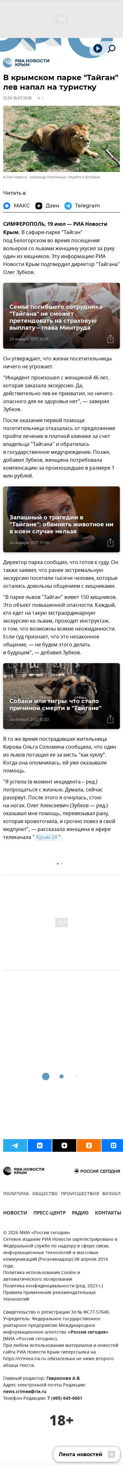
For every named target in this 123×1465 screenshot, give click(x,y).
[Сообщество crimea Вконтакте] (40, 1145)
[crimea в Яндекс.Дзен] (64, 1145)
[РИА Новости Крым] (26, 62)
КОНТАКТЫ (108, 1213)
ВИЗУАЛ (111, 1194)
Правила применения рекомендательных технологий (49, 1296)
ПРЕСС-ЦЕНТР (49, 1213)
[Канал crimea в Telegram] (15, 1145)
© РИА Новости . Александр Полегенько (34, 177)
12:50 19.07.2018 (17, 98)
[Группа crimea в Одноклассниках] (89, 1145)
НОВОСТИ (15, 1213)
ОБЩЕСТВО (45, 1194)
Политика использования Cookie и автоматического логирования (41, 1276)
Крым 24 (46, 837)
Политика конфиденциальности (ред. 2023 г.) (53, 1286)
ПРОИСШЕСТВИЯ (80, 1194)
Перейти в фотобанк (84, 177)
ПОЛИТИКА (16, 1194)
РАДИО (80, 1213)
